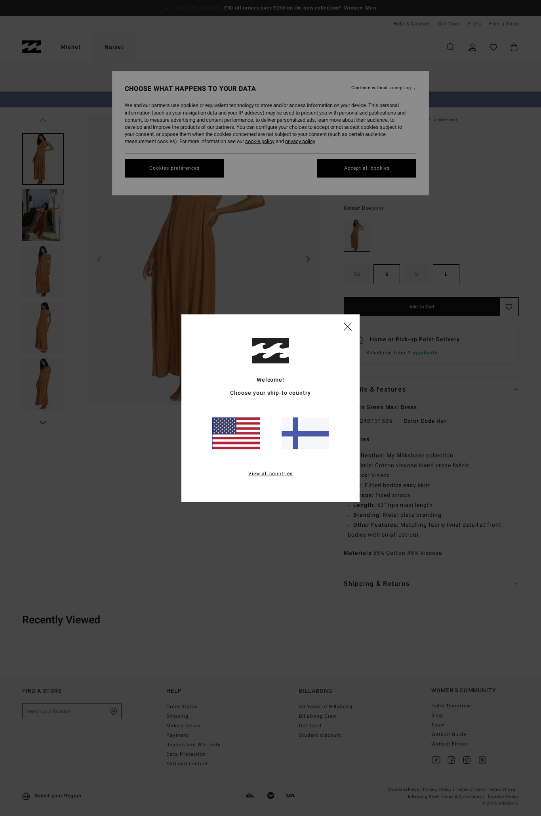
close (348, 326)
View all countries (270, 473)
